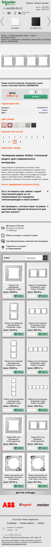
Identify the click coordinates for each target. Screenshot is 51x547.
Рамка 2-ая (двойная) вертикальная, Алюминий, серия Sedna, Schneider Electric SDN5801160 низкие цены (14, 328)
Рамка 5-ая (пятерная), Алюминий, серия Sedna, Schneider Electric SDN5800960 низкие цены (38, 403)
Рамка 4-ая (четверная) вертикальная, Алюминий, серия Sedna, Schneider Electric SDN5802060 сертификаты (14, 404)
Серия (33, 36)
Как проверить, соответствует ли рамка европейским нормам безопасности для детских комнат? (23, 209)
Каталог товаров (27, 523)
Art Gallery (15, 28)
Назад (3, 36)
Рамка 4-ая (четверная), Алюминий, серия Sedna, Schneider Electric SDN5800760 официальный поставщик (38, 366)
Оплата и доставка (41, 3)
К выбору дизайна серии (18, 36)
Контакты (29, 3)
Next (48, 21)
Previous (2, 21)
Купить (35, 97)
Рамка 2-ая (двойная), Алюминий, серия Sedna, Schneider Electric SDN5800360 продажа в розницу (37, 289)
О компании (12, 523)
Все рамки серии (8, 38)
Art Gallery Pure (35, 28)
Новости (41, 523)
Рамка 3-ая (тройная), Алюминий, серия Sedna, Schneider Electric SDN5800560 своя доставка (38, 327)
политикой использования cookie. (14, 544)
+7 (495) (13, 8)
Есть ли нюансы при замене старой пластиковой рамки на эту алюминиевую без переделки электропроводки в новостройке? (21, 195)
